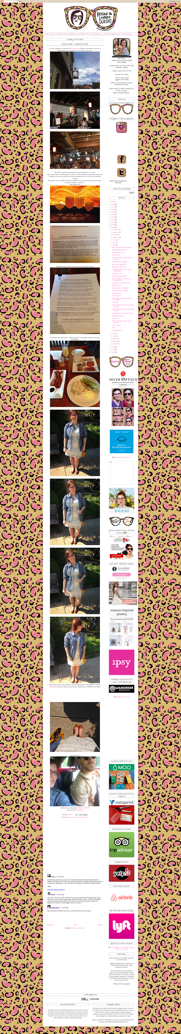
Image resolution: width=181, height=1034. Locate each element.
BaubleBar (53, 687)
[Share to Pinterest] (87, 815)
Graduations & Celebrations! (119, 262)
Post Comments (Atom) (78, 928)
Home (46, 34)
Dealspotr (124, 578)
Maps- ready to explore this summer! (122, 247)
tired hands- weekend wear (119, 267)
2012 (112, 349)
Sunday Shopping (117, 330)
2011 (112, 352)
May (114, 333)
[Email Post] (76, 814)
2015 (112, 225)
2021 (112, 209)
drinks (68, 817)
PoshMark (80, 810)
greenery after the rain (118, 316)
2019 (112, 214)
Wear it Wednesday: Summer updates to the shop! (122, 258)
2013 (112, 347)
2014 (112, 227)
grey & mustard (116, 293)
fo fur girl (114, 318)
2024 (112, 202)
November (115, 232)
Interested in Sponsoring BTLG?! (66, 34)
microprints (115, 302)
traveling (79, 817)
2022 (112, 207)
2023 (112, 204)
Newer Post (50, 925)
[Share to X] (83, 815)
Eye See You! (116, 255)
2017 (112, 220)
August (115, 240)
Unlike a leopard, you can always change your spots (123, 305)
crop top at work (116, 296)
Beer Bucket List (115, 34)
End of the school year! (118, 252)
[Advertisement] (121, 729)
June (114, 245)
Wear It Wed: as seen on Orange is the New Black (122, 299)
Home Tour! (106, 34)
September (116, 237)
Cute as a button (116, 325)
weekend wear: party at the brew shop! (122, 313)
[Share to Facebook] (85, 815)
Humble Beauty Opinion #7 (119, 250)
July (114, 242)
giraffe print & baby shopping (120, 290)
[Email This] (80, 815)
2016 (112, 222)
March (114, 338)
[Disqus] (75, 846)
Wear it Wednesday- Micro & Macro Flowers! (122, 321)
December (115, 229)
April (114, 336)
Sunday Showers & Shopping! (120, 288)
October (115, 235)
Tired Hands (74, 48)
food (71, 817)
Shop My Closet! (126, 34)
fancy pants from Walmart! (119, 276)
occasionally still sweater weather (121, 283)
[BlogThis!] (81, 815)
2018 (112, 217)
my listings (121, 181)
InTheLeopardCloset (84, 808)
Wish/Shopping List (96, 34)
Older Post (100, 925)
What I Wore (85, 817)
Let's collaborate (122, 575)
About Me (52, 34)
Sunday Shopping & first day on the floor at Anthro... (123, 310)
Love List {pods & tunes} (82, 34)
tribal (113, 327)
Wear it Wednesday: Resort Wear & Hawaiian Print (121, 279)
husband (75, 817)
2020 (112, 212)
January (115, 344)
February (115, 341)
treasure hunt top (116, 285)
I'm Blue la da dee (117, 273)
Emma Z (70, 814)
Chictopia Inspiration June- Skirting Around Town (121, 270)
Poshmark (118, 183)
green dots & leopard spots (119, 264)
